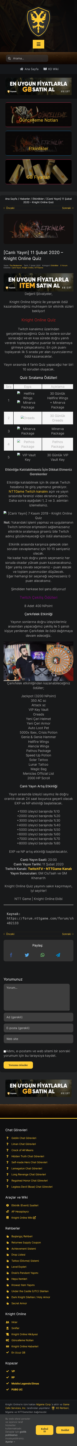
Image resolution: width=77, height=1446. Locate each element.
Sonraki (66, 207)
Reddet (65, 1430)
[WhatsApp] (42, 955)
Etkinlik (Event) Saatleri (24, 1205)
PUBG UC (17, 1389)
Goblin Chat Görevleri (23, 1137)
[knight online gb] (38, 86)
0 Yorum (64, 265)
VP (13, 1371)
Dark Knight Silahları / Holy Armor (30, 1297)
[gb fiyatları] (38, 1088)
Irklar (14, 1322)
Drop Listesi (18, 1254)
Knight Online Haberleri (24, 1346)
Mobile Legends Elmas (25, 1383)
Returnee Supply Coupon (26, 1242)
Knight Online (27, 267)
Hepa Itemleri (19, 1278)
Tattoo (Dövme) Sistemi (25, 1260)
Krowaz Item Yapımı (23, 1285)
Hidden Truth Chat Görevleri (27, 1156)
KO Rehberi (62, 1408)
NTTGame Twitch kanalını (28, 491)
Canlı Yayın (16, 267)
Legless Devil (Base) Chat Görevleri (31, 1186)
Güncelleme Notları (22, 1340)
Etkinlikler (55, 265)
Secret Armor (19, 1303)
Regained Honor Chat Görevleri (29, 1180)
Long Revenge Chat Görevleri (28, 1174)
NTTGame (39, 267)
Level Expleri (18, 1266)
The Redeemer (15, 265)
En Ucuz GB (18, 1352)
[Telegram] (58, 955)
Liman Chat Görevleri (23, 1143)
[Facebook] (11, 955)
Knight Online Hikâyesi (24, 1334)
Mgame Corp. (43, 1404)
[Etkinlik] (38, 215)
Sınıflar (15, 1328)
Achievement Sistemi (23, 1248)
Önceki (10, 207)
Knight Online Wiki (22, 1217)
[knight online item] (38, 282)
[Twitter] (27, 955)
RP (13, 1377)
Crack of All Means (22, 1150)
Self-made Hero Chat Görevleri (29, 1162)
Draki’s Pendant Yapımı (24, 1272)
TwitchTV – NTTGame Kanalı (50, 869)
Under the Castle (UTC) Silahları (30, 1291)
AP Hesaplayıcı (20, 1211)
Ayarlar (9, 1441)
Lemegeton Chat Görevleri (26, 1168)
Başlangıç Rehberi (21, 1236)
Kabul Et (44, 1430)
